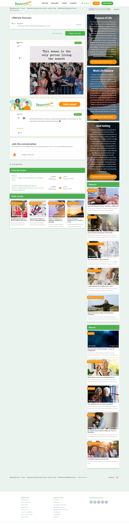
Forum (22, 502)
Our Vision (30, 514)
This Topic (100, 9)
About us (23, 514)
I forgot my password (26, 512)
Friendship (56, 500)
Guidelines (116, 9)
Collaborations (25, 517)
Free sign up (107, 3)
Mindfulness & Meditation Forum (40, 26)
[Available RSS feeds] (117, 477)
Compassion (57, 504)
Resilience (56, 502)
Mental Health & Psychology (61, 509)
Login (96, 3)
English (86, 3)
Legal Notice (24, 507)
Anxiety (63, 507)
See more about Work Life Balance (104, 117)
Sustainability (57, 514)
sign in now (52, 146)
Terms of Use (24, 504)
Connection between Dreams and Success (24, 186)
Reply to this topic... (28, 154)
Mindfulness (57, 512)
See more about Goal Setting (103, 177)
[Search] (108, 9)
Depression (57, 507)
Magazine (28, 502)
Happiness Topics (58, 497)
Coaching (56, 517)
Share (79, 24)
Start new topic (57, 33)
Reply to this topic (75, 33)
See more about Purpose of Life (103, 62)
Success (14, 176)
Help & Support (25, 500)
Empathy (64, 504)
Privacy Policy (24, 509)
